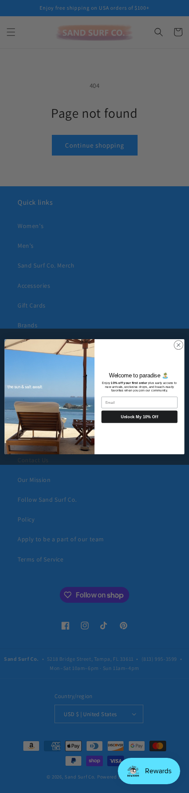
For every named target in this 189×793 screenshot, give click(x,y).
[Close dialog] (178, 345)
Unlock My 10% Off (139, 416)
